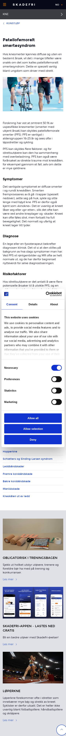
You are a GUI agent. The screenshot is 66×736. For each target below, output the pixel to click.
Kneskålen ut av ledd (16, 496)
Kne (6, 14)
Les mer (8, 579)
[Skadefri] (24, 4)
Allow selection (33, 428)
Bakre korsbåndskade (16, 481)
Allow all (32, 417)
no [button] (57, 4)
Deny (33, 439)
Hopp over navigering (42, 4)
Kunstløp (13, 23)
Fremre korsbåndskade (17, 474)
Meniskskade (11, 488)
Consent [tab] (11, 304)
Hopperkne (10, 451)
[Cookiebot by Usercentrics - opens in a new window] (46, 294)
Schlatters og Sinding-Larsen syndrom (27, 459)
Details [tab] (33, 304)
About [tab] (54, 304)
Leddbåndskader (13, 466)
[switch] (56, 379)
